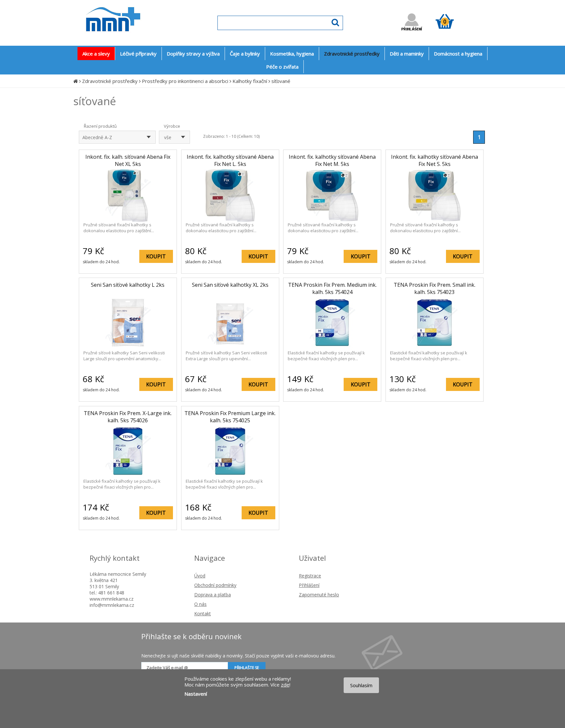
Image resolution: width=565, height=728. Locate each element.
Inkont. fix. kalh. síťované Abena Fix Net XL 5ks (127, 160)
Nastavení (195, 694)
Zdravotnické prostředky (110, 81)
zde (285, 684)
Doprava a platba (212, 594)
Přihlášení (309, 585)
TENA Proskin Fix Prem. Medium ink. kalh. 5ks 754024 (332, 288)
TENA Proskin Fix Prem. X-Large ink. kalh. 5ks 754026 (128, 417)
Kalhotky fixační (249, 81)
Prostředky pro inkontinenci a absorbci (185, 81)
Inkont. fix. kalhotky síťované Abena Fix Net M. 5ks (332, 160)
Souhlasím (361, 685)
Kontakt (202, 613)
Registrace (310, 576)
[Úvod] (75, 81)
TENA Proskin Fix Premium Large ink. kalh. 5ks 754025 (230, 417)
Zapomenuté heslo (319, 594)
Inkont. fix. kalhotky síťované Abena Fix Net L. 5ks (230, 160)
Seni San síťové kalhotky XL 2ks (230, 284)
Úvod (199, 576)
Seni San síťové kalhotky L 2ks (127, 284)
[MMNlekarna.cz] (132, 38)
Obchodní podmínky (215, 585)
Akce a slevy (96, 53)
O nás (200, 604)
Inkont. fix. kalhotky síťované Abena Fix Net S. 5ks (434, 160)
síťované (280, 81)
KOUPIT (156, 256)
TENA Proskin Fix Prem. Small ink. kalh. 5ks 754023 (434, 288)
